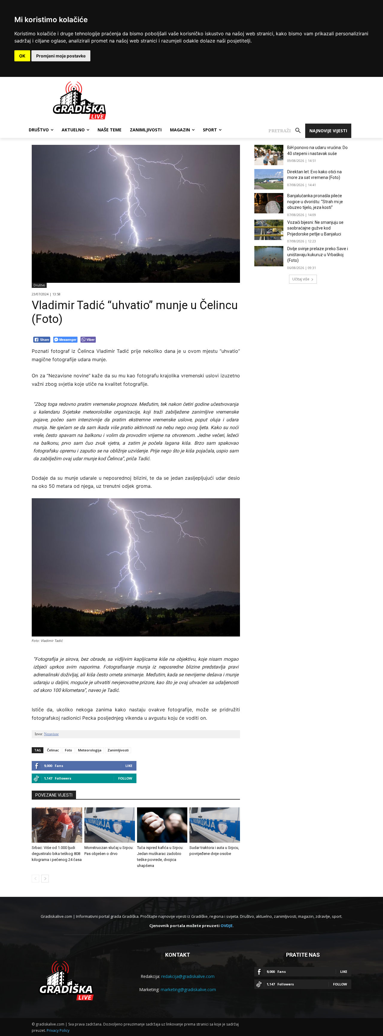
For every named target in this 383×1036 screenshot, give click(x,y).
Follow (125, 778)
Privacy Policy (58, 1030)
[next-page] (45, 878)
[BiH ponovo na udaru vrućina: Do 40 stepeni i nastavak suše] (268, 155)
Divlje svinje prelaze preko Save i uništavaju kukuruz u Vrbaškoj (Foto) (317, 254)
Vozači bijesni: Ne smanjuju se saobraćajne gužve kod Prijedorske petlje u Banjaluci (315, 228)
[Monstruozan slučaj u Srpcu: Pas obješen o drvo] (109, 825)
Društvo (39, 285)
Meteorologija (89, 750)
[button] (286, 131)
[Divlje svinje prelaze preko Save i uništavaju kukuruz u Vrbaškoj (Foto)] (268, 256)
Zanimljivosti (118, 750)
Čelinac (53, 750)
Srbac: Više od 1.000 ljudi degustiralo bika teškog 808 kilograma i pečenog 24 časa (57, 853)
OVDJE (226, 925)
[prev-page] (35, 878)
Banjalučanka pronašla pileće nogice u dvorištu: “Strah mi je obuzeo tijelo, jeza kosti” (315, 201)
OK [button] (22, 55)
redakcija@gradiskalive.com (188, 976)
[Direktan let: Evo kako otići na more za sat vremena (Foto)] (268, 179)
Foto (68, 750)
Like (128, 765)
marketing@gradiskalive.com (188, 989)
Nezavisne (51, 734)
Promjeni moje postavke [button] (61, 55)
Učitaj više (300, 279)
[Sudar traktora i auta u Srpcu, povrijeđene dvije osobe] (214, 825)
